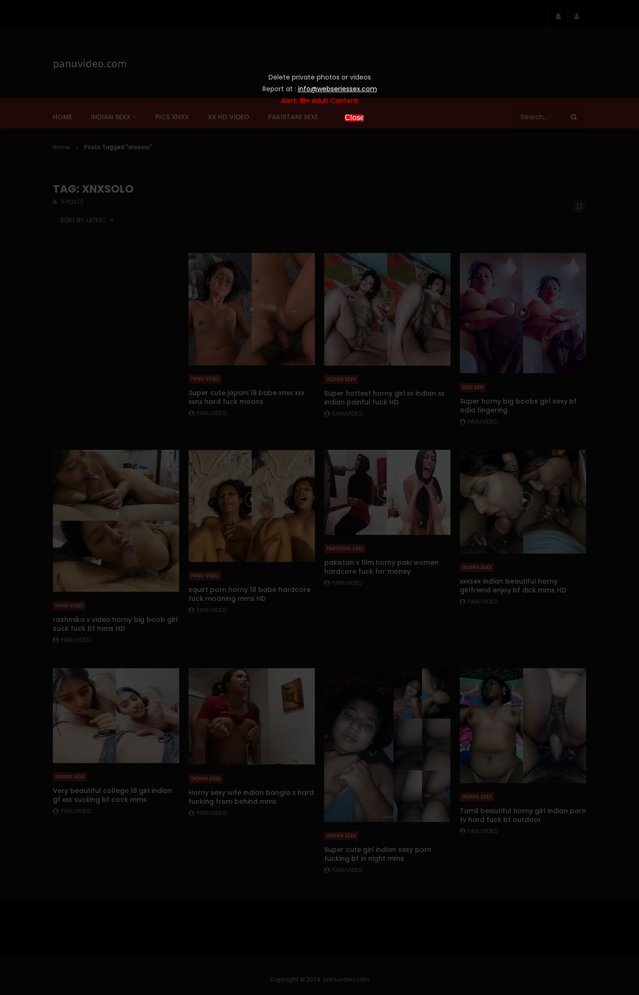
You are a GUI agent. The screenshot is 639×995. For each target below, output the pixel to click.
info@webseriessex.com (337, 89)
